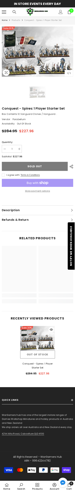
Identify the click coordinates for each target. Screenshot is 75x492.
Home (4, 20)
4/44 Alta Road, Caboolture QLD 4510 (23, 433)
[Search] (14, 12)
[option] (37, 3)
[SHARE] (70, 166)
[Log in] (61, 12)
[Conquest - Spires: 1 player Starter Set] (37, 338)
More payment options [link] (37, 190)
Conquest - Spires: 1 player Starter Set (37, 365)
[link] (19, 295)
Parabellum (19, 119)
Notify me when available (71, 246)
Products (16, 20)
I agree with (13, 175)
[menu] (4, 12)
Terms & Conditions (30, 175)
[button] (63, 482)
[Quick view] (51, 329)
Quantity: (7, 142)
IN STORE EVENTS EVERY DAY (37, 3)
